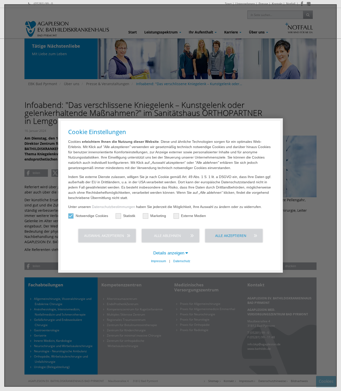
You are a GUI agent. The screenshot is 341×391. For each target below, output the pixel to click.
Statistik (129, 216)
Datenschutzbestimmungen (113, 207)
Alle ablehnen (167, 235)
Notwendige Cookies (92, 216)
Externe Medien (193, 216)
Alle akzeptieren (230, 235)
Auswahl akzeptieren (104, 235)
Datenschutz (181, 261)
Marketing (158, 216)
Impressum (158, 261)
